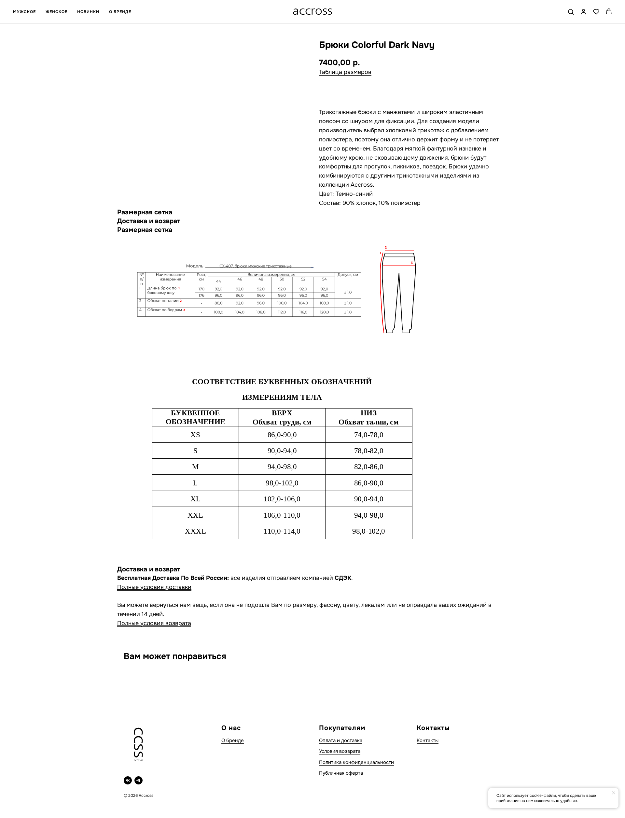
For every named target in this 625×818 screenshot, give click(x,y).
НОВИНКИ (88, 11)
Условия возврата (339, 751)
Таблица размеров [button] (345, 72)
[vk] (128, 780)
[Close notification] (613, 793)
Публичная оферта (341, 773)
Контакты (427, 740)
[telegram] (138, 780)
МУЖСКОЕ (24, 11)
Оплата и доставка (340, 740)
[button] (571, 11)
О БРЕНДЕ (120, 11)
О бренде (232, 740)
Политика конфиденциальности (356, 762)
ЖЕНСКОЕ (56, 11)
